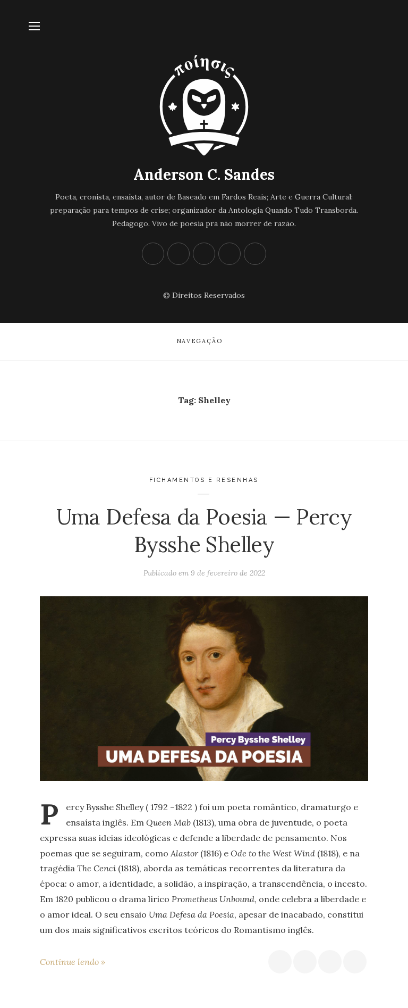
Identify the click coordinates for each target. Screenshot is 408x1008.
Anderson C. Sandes (204, 174)
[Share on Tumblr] (355, 961)
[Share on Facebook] (280, 961)
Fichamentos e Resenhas (204, 480)
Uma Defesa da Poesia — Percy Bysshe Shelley (204, 530)
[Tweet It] (305, 961)
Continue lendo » (72, 961)
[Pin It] (330, 961)
